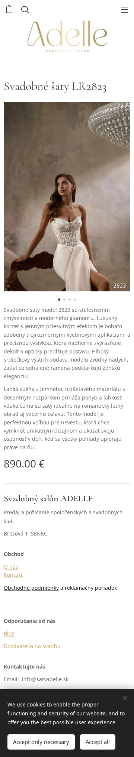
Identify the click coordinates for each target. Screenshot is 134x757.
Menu (124, 9)
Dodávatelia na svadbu (32, 646)
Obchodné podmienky (31, 587)
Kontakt (13, 574)
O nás (11, 566)
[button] (24, 9)
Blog (9, 633)
